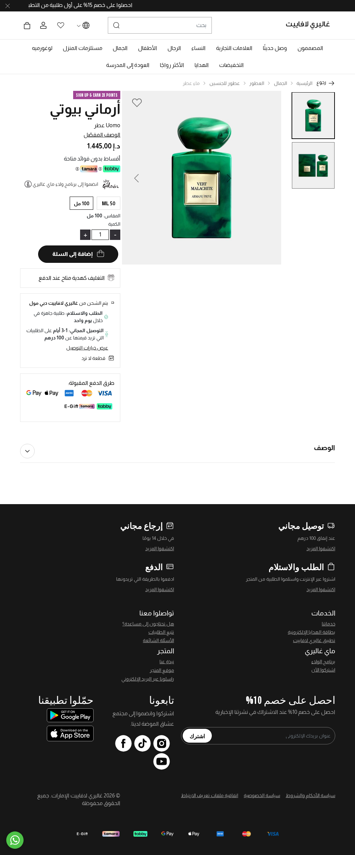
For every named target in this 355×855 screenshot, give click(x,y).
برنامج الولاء (323, 661)
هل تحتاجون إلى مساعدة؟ (148, 624)
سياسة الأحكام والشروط (310, 795)
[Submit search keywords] (116, 25)
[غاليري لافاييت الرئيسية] (311, 25)
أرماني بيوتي (85, 108)
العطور (256, 83)
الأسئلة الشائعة (158, 640)
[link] (234, 48)
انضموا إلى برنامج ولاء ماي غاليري (65, 184)
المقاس (111, 215)
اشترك (197, 735)
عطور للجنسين (224, 83)
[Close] (7, 6)
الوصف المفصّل (102, 135)
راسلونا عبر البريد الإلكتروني (147, 679)
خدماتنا (328, 624)
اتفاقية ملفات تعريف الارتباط (209, 795)
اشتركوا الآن (323, 670)
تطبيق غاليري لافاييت (314, 640)
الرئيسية (304, 83)
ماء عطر (191, 83)
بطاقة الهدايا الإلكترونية (311, 632)
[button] (310, 48)
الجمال (280, 83)
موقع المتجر (162, 670)
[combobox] (160, 25)
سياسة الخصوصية (262, 795)
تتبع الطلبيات (161, 632)
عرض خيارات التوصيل (87, 348)
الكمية (114, 224)
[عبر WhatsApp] (15, 840)
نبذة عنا (166, 661)
